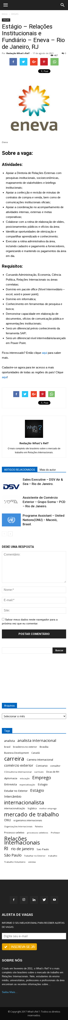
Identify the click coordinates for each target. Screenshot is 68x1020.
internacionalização (14, 808)
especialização (27, 784)
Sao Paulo (43, 849)
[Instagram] (24, 900)
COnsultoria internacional (18, 771)
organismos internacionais (27, 820)
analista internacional (36, 740)
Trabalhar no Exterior (35, 855)
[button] (62, 5)
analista (9, 741)
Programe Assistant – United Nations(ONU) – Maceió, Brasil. (43, 520)
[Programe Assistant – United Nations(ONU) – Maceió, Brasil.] (11, 519)
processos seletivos (37, 832)
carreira (14, 759)
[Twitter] (44, 900)
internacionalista (24, 802)
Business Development (16, 752)
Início (5, 14)
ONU (7, 820)
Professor (55, 832)
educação (25, 778)
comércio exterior (18, 765)
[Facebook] (13, 900)
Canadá (35, 752)
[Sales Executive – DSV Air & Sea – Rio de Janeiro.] (11, 483)
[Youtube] (54, 900)
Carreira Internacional (40, 759)
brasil (7, 746)
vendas (32, 861)
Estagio (43, 784)
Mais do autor (48, 469)
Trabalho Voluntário (15, 861)
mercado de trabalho (31, 814)
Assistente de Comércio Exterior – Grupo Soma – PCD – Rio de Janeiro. (44, 502)
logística (32, 808)
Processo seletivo (14, 832)
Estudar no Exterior (16, 791)
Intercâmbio (12, 797)
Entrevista (10, 784)
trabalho (52, 855)
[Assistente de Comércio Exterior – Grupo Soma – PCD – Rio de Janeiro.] (11, 501)
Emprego (41, 778)
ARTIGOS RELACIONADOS (19, 469)
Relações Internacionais (22, 841)
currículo (39, 771)
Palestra (39, 826)
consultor (55, 765)
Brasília (44, 746)
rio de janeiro (22, 849)
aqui (44, 352)
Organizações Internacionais (18, 826)
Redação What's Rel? (18, 53)
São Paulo (13, 855)
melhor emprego (48, 808)
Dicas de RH (52, 771)
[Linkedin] (34, 900)
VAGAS (14, 14)
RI (6, 848)
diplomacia (10, 778)
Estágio (37, 790)
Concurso (42, 765)
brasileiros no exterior (25, 746)
